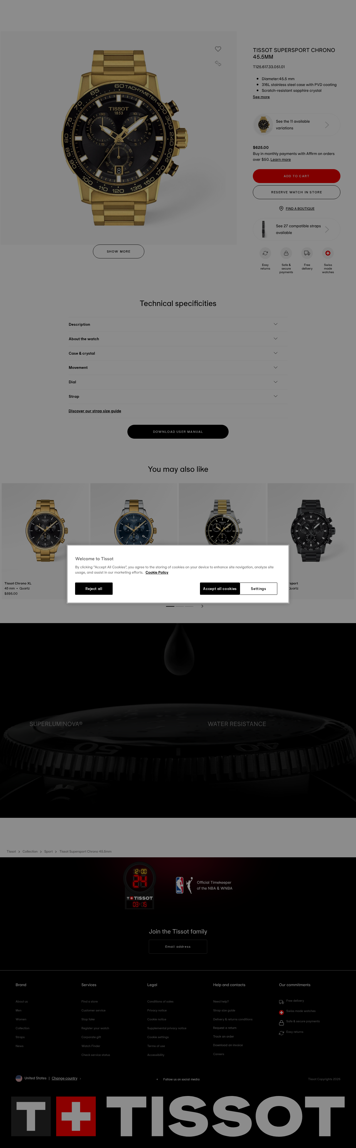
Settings (258, 589)
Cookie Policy (156, 573)
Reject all (93, 589)
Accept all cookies (220, 589)
